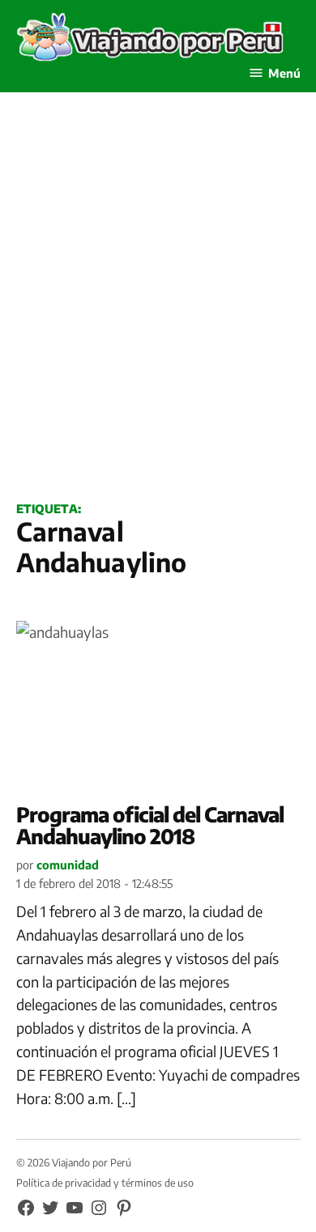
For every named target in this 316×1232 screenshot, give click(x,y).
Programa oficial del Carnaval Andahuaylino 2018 (150, 825)
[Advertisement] (158, 315)
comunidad (67, 864)
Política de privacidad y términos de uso (105, 1182)
